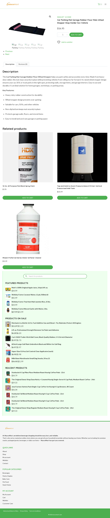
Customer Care (8, 503)
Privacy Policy (24, 511)
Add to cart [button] (27, 198)
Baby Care (6, 479)
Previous (9, 51)
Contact (5, 463)
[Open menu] (105, 4)
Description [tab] (9, 64)
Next (7, 54)
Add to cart (76, 35)
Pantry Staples (7, 476)
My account (6, 457)
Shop (4, 454)
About (5, 451)
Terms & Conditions (35, 511)
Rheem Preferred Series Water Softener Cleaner (22, 258)
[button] (50, 17)
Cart (4, 497)
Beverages (6, 473)
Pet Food (6, 482)
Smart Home (64, 17)
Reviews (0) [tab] (23, 64)
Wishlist (5, 460)
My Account (7, 494)
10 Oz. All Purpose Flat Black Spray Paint (19, 186)
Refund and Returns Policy (10, 511)
